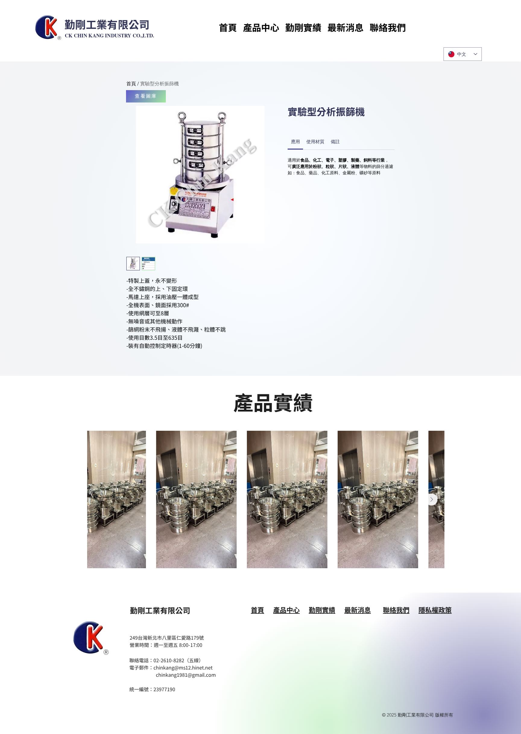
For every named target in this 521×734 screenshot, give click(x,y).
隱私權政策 (435, 609)
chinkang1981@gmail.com (186, 674)
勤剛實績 (322, 609)
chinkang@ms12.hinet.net (183, 667)
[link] (295, 141)
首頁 (131, 84)
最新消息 (357, 609)
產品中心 (286, 609)
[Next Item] (431, 499)
